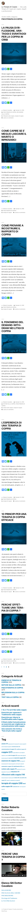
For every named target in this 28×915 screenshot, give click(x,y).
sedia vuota (11, 777)
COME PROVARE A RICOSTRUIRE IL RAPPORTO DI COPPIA (12, 230)
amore (4, 744)
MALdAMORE (6, 890)
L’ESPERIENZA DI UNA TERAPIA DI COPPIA (11, 425)
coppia (7, 752)
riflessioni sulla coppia (8, 116)
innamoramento (4, 763)
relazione (15, 772)
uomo (3, 789)
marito (22, 763)
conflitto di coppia (21, 749)
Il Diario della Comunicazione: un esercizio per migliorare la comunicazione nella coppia (13, 724)
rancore (9, 771)
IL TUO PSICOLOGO (8, 901)
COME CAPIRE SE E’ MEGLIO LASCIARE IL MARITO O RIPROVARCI (13, 135)
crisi (6, 755)
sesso (16, 777)
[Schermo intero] (24, 875)
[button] (14, 870)
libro (19, 763)
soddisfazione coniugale (15, 780)
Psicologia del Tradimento (9, 898)
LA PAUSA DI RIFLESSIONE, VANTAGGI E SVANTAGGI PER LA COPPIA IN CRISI (13, 33)
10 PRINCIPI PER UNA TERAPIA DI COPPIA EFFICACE (13, 517)
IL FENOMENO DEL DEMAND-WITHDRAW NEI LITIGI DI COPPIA (12, 327)
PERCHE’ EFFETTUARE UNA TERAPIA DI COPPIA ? (12, 607)
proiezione (19, 769)
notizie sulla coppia (8, 407)
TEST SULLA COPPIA (10, 697)
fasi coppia (22, 761)
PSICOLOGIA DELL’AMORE (10, 893)
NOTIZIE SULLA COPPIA (9, 404)
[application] (14, 870)
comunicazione (16, 746)
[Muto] (22, 875)
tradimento (16, 786)
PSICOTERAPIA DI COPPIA (9, 112)
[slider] (13, 875)
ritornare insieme (4, 777)
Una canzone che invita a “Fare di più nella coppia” (11, 730)
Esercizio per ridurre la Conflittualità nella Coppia (12, 718)
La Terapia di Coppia (9, 7)
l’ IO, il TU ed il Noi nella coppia (14, 710)
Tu (21, 786)
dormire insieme (4, 758)
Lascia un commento (8, 117)
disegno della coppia (21, 755)
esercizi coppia (19, 758)
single (8, 780)
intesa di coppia (12, 763)
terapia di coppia (19, 116)
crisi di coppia (12, 755)
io (16, 763)
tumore (23, 786)
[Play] (3, 875)
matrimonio (17, 766)
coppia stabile (16, 752)
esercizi (11, 758)
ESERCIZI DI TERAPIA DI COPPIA (11, 681)
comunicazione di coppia (8, 749)
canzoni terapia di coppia (6, 746)
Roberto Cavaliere (7, 110)
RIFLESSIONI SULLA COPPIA (12, 692)
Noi (23, 766)
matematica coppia (7, 766)
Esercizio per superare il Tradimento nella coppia (11, 714)
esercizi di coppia (10, 761)
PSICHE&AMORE (7, 896)
